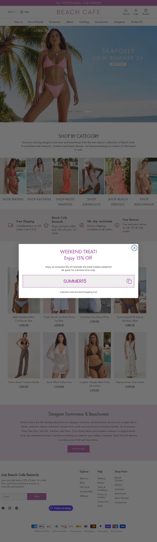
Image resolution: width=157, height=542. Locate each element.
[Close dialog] (134, 248)
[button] (78, 281)
